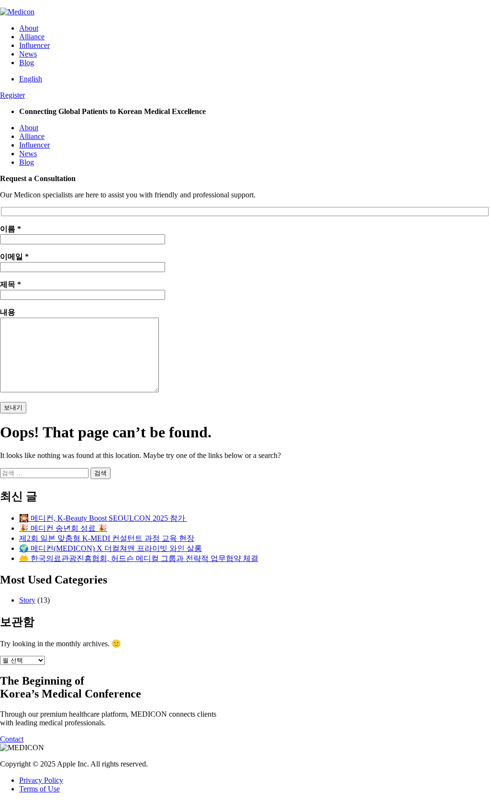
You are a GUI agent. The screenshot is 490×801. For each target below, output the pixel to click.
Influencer (34, 45)
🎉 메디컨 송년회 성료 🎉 (63, 528)
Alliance (32, 37)
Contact (11, 739)
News (28, 54)
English (30, 79)
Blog (26, 62)
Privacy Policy (41, 780)
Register (12, 95)
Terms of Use (39, 789)
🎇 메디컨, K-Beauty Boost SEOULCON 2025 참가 (103, 518)
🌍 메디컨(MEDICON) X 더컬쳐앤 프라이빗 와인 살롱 (110, 548)
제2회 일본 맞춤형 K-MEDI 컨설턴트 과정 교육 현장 (106, 538)
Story (27, 600)
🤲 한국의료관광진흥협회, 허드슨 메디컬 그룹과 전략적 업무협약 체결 (138, 558)
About (28, 28)
